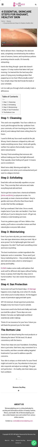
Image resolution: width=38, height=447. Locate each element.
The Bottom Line (9, 112)
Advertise (29, 440)
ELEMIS (3, 268)
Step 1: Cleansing (9, 102)
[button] (34, 443)
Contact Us (18, 443)
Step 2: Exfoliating (9, 105)
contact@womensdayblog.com (23, 421)
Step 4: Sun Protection (11, 110)
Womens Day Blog (8, 44)
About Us (7, 440)
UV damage (31, 289)
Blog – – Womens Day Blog (18, 440)
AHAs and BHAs (7, 195)
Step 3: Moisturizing (10, 107)
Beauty (3, 42)
